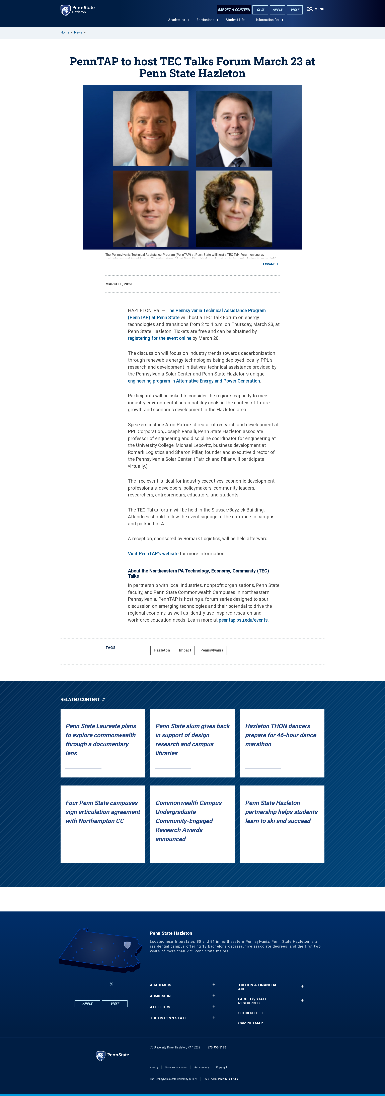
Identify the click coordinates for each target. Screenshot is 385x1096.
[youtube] (121, 984)
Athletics (160, 1007)
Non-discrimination (176, 1067)
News (78, 32)
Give (260, 10)
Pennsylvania (212, 650)
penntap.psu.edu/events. (244, 620)
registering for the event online (159, 338)
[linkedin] (102, 984)
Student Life (235, 20)
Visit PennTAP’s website (153, 553)
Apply (278, 10)
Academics (176, 20)
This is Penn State (168, 1018)
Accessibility (201, 1067)
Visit (295, 10)
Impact (185, 650)
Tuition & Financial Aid (257, 987)
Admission (160, 996)
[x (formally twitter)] (111, 984)
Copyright (221, 1067)
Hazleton (162, 650)
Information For (268, 20)
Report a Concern (234, 9)
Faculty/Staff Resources (252, 1001)
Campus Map (250, 1023)
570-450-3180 (217, 1047)
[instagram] (91, 984)
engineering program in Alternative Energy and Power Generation (194, 381)
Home (65, 32)
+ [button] (213, 985)
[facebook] (81, 984)
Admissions (206, 20)
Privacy (154, 1067)
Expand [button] (269, 264)
